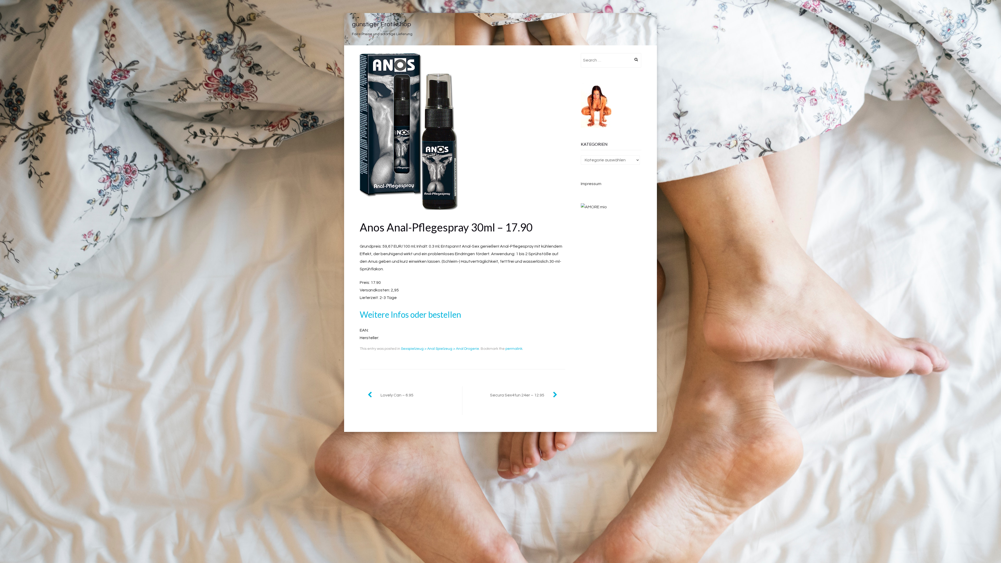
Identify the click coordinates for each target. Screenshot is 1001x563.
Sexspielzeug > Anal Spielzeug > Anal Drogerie (440, 349)
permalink (513, 349)
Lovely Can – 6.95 (397, 395)
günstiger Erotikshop (381, 24)
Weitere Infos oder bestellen (410, 314)
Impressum (591, 184)
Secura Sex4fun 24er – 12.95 (517, 395)
